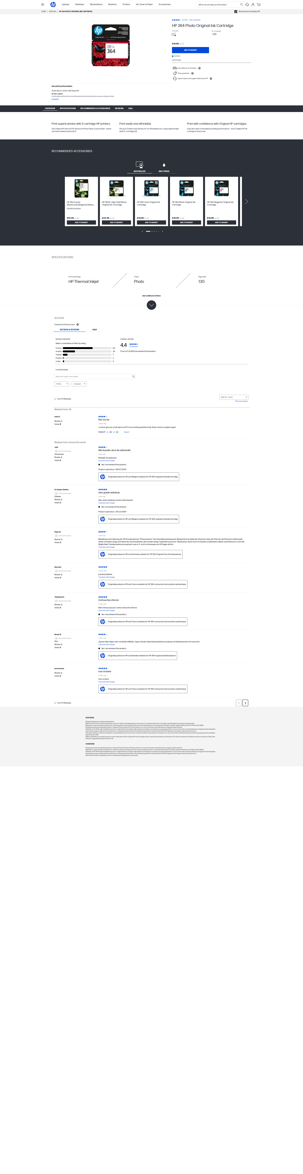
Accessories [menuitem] (165, 4)
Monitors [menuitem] (112, 4)
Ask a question (195, 20)
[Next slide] (246, 201)
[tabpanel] (151, 206)
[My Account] (253, 4)
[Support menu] (247, 4)
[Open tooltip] (199, 68)
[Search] (241, 4)
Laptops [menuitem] (65, 4)
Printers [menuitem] (126, 4)
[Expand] (111, 47)
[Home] (53, 4)
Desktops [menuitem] (79, 4)
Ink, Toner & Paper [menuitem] (144, 4)
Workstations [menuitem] (96, 4)
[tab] (139, 166)
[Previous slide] (142, 231)
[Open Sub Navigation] (42, 4)
